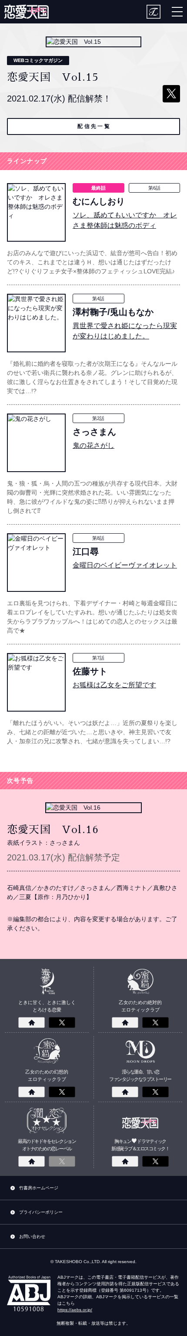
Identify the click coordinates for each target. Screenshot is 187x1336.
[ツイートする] (171, 93)
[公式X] (62, 1023)
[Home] (32, 1023)
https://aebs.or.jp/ (74, 1309)
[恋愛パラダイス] (26, 12)
